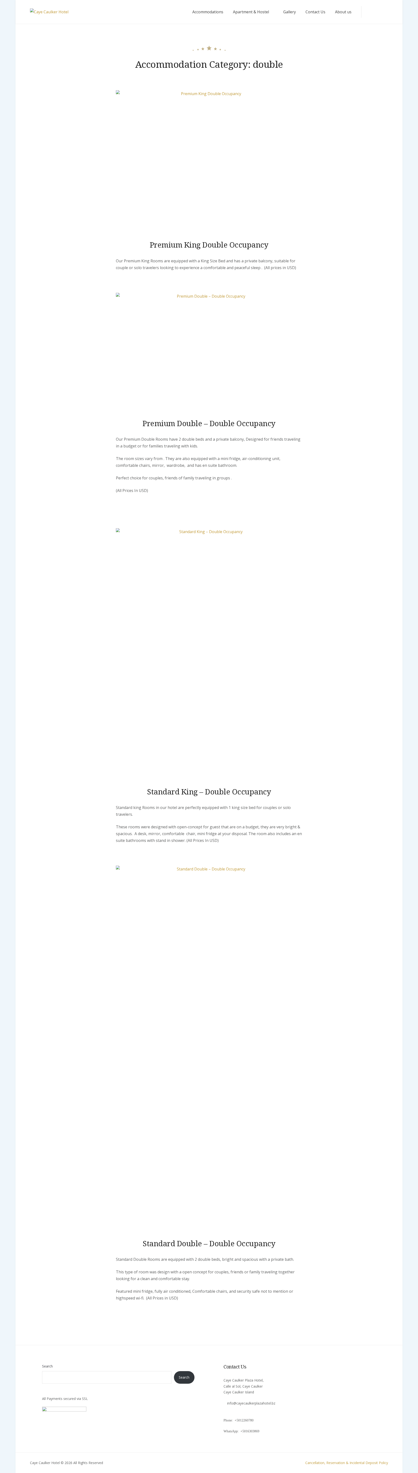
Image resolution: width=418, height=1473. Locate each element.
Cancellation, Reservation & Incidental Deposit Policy (346, 1462)
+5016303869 (250, 1431)
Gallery (289, 12)
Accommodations (207, 12)
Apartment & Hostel (251, 12)
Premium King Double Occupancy (209, 245)
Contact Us (315, 12)
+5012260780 (244, 1420)
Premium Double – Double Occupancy (209, 423)
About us (343, 12)
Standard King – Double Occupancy (209, 791)
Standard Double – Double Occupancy (209, 1243)
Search (47, 1366)
